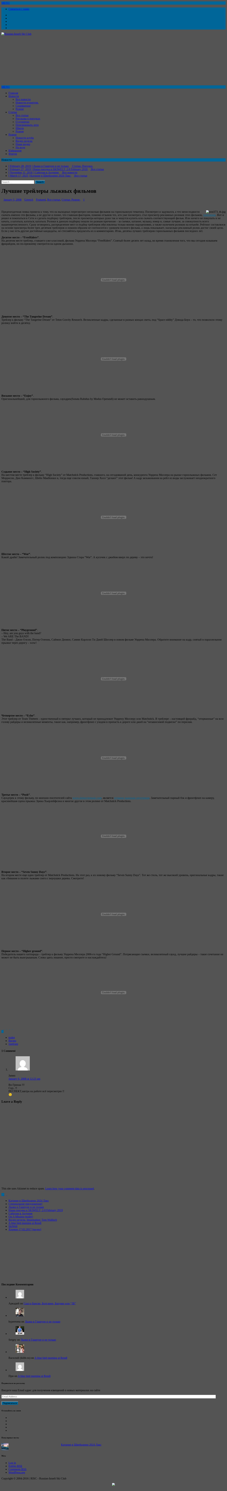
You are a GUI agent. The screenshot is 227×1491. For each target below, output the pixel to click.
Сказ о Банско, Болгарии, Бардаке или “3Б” (50, 1306)
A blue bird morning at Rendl (25, 1226)
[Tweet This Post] (5, 1031)
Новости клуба (25, 137)
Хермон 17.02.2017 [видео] (25, 1232)
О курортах (22, 121)
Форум (13, 153)
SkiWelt (13, 1229)
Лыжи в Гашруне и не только (26, 1210)
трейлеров (209, 218)
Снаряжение (23, 105)
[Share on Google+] (11, 1031)
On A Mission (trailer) (21, 1219)
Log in (12, 1465)
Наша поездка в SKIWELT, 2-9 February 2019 (36, 1213)
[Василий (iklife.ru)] (20, 1354)
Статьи (13, 112)
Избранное (15, 150)
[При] (20, 1372)
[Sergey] (20, 1336)
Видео (12, 1043)
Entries (15, 1469)
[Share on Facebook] (2, 1031)
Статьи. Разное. (71, 202)
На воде (20, 147)
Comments (17, 1472)
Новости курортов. (27, 102)
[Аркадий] (20, 1300)
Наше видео (23, 144)
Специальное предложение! (25, 1206)
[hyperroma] (20, 1318)
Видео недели (24, 140)
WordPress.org (17, 1475)
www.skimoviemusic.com (87, 800)
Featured (41, 202)
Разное (20, 108)
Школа (20, 128)
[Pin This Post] (8, 1031)
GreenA (28, 202)
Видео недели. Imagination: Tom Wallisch (33, 1222)
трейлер (13, 1046)
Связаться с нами (19, 8)
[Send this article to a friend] (14, 1031)
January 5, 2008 (12, 202)
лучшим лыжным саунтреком (132, 800)
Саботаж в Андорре (20, 1216)
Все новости (23, 99)
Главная (13, 92)
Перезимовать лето (27, 124)
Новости (14, 96)
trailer (12, 1040)
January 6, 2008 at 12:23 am (24, 1081)
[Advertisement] (107, 60)
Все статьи (22, 115)
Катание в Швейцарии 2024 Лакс (29, 1203)
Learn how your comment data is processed (69, 1191)
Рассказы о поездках (28, 118)
